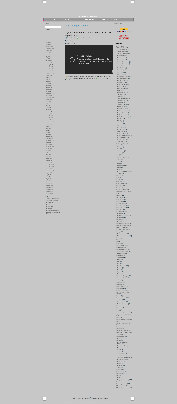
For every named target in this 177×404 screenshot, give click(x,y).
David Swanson (121, 74)
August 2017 (49, 50)
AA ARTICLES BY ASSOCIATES (121, 46)
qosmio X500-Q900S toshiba (106, 402)
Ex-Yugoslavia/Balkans (122, 223)
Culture (118, 187)
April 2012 (48, 181)
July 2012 (48, 175)
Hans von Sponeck (122, 86)
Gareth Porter (121, 82)
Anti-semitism (120, 151)
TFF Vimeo (49, 208)
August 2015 (49, 99)
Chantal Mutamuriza (122, 64)
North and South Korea (123, 171)
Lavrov (93, 78)
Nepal (118, 169)
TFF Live (118, 351)
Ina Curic (119, 90)
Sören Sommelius (122, 137)
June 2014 (48, 128)
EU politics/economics (123, 215)
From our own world (121, 227)
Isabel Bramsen (121, 92)
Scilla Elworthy (121, 131)
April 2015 (48, 107)
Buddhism (119, 177)
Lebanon (119, 268)
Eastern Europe (120, 203)
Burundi (118, 179)
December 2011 (50, 189)
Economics (120, 361)
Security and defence (122, 330)
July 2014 (48, 126)
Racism (118, 317)
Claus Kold (120, 66)
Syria (100, 76)
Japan (119, 167)
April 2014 (48, 132)
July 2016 (48, 77)
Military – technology (121, 278)
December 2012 (50, 164)
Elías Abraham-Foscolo (123, 76)
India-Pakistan (121, 165)
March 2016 (49, 85)
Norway (118, 296)
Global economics (121, 234)
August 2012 (49, 173)
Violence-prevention (121, 384)
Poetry (118, 310)
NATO (118, 280)
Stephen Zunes (121, 139)
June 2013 (48, 152)
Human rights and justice (123, 238)
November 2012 (50, 167)
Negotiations (119, 282)
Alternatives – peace (122, 251)
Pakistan (118, 306)
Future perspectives (121, 229)
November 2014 (50, 118)
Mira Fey (119, 121)
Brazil (118, 338)
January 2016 (49, 89)
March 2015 (49, 109)
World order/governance (122, 388)
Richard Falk (120, 129)
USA (117, 375)
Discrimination (120, 201)
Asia (117, 155)
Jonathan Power (121, 104)
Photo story (119, 308)
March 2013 (49, 158)
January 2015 (49, 114)
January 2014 (49, 138)
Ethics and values (121, 207)
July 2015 (48, 101)
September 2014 (50, 122)
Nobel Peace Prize (121, 286)
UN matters (119, 371)
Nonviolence (119, 288)
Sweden (118, 340)
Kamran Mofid (121, 106)
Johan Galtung (121, 100)
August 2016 (49, 75)
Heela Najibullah (121, 88)
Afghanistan (119, 147)
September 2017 (50, 48)
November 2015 (50, 93)
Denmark (118, 195)
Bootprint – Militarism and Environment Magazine (52, 199)
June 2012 (48, 177)
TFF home (48, 204)
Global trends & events (122, 236)
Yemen (119, 274)
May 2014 (48, 130)
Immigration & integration (124, 345)
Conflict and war (75, 76)
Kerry (77, 78)
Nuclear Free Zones (122, 304)
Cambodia (120, 159)
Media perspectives (121, 249)
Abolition (119, 300)
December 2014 (50, 116)
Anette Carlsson (121, 51)
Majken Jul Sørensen (123, 110)
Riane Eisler (120, 127)
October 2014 (49, 120)
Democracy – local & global (123, 191)
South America (120, 336)
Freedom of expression (122, 225)
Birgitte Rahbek (121, 58)
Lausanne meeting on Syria (85, 78)
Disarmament (120, 199)
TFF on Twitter (49, 206)
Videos (108, 76)
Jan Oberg (82, 76)
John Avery (120, 102)
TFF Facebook (49, 202)
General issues (121, 302)
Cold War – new (120, 185)
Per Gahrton (120, 125)
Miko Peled (120, 119)
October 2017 (49, 46)
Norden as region (120, 290)
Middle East (119, 255)
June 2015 (48, 103)
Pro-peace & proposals (93, 76)
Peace (86, 76)
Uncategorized (120, 373)
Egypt (118, 259)
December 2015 (50, 91)
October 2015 (49, 95)
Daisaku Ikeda (121, 68)
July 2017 (48, 52)
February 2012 (49, 185)
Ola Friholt (120, 123)
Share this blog (118, 23)
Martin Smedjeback (122, 115)
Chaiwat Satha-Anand (123, 62)
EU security (120, 217)
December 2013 (50, 140)
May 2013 (48, 154)
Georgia (118, 232)
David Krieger (121, 70)
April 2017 (48, 59)
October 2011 (49, 193)
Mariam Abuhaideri (122, 112)
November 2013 (50, 142)
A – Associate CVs (122, 49)
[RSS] (46, 36)
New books (119, 284)
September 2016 (50, 73)
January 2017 (49, 65)
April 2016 (48, 83)
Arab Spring (120, 257)
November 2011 (50, 191)
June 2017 (48, 55)
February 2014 (49, 136)
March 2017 (49, 61)
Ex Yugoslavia (120, 219)
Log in (90, 397)
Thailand (119, 173)
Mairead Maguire (121, 108)
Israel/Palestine (121, 266)
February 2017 (49, 63)
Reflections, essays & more (123, 323)
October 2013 (49, 144)
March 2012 (49, 183)
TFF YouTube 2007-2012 (52, 210)
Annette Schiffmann (122, 53)
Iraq (118, 264)
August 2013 (49, 148)
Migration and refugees (122, 276)
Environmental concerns (122, 205)
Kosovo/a (119, 221)
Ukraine (118, 369)
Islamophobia (120, 247)
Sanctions (119, 328)
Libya (118, 270)
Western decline (120, 386)
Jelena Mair (120, 96)
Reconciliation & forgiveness (124, 319)
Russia (118, 326)
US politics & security (123, 379)
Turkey (118, 367)
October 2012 (49, 169)
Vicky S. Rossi (121, 141)
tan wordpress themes (87, 402)
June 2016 (48, 79)
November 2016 (50, 69)
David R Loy (120, 72)
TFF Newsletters (120, 353)
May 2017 (48, 57)
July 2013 (48, 150)
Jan (90, 37)
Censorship (119, 181)
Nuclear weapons (121, 298)
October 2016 (49, 71)
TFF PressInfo (120, 355)
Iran (118, 261)
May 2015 (48, 105)
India (118, 163)
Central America (120, 183)
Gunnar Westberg (122, 84)
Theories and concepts (122, 357)
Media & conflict (121, 253)
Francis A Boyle (121, 80)
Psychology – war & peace (123, 314)
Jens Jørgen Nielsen (122, 98)
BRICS (118, 175)
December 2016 (50, 67)
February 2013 (49, 160)
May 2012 (48, 179)
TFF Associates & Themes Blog (88, 16)
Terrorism (118, 349)
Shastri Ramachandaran (123, 135)
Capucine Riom (121, 60)
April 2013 (48, 156)
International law (120, 245)
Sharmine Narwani (122, 133)
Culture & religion (121, 189)
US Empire (104, 76)
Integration (119, 243)
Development (119, 197)
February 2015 (49, 111)
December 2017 (50, 42)
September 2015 (50, 97)
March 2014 (49, 134)
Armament (119, 153)
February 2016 (49, 87)
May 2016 (48, 81)
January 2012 (49, 187)
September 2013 (50, 146)
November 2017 (50, 44)
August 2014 (49, 124)
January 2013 (49, 162)
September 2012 (50, 171)
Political (119, 365)
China (118, 161)
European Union (120, 211)
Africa (118, 149)
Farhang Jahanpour (122, 78)
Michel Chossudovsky (123, 117)
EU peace (120, 213)
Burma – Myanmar (122, 157)
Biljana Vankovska (122, 55)
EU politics (119, 209)
